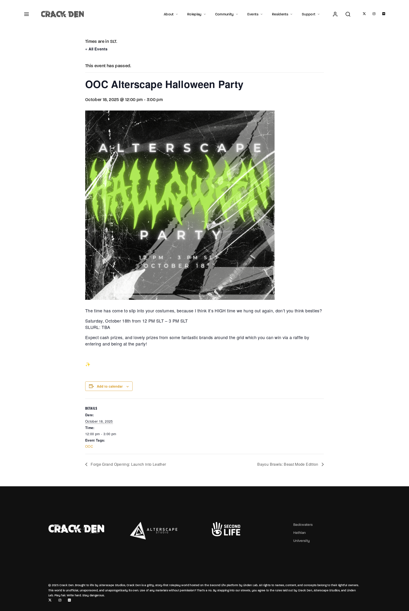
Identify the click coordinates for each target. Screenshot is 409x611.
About (169, 14)
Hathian (299, 533)
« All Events (96, 49)
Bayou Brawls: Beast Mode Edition (288, 464)
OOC (89, 446)
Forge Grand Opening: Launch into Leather (128, 464)
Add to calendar (110, 386)
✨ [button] (87, 364)
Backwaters (303, 524)
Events (252, 14)
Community (224, 14)
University (301, 541)
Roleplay (194, 14)
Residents (280, 14)
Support (308, 14)
